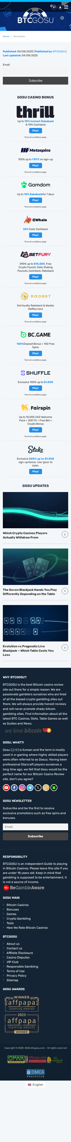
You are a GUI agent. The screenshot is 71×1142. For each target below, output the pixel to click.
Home (6, 36)
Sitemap (12, 980)
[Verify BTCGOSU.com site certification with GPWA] (18, 1059)
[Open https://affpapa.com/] (37, 1059)
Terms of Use (16, 971)
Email (6, 64)
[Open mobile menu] (65, 7)
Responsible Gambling (22, 966)
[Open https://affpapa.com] (22, 1003)
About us (13, 944)
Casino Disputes (18, 957)
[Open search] (54, 7)
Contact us (14, 948)
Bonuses (13, 909)
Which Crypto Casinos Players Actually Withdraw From (25, 535)
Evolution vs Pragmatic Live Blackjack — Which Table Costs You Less (28, 650)
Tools (10, 923)
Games (11, 914)
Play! (35, 130)
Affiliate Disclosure (20, 953)
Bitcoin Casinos (18, 905)
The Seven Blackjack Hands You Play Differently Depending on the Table (30, 592)
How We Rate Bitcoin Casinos (27, 927)
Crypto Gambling (19, 918)
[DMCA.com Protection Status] (35, 1073)
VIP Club (13, 962)
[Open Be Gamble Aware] (23, 887)
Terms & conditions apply (35, 137)
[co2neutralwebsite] (55, 1059)
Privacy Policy (17, 975)
